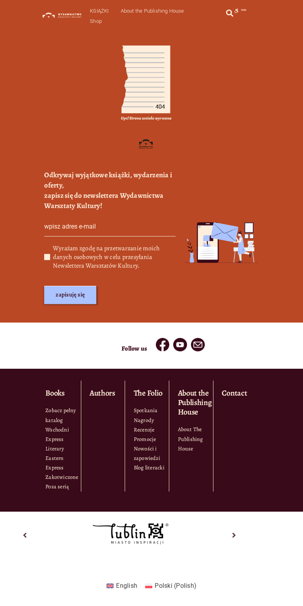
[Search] (229, 13)
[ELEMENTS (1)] (180, 341)
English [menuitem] (126, 585)
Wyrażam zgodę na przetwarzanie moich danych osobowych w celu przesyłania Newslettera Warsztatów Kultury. (106, 257)
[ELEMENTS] (162, 341)
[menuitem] (122, 585)
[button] (25, 535)
